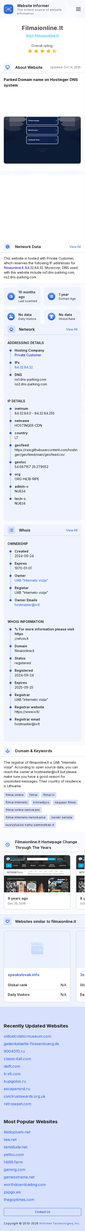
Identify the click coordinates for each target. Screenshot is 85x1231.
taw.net (10, 1139)
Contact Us (42, 1212)
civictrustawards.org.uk (24, 1096)
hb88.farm (13, 1162)
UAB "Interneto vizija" (31, 580)
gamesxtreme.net (19, 1177)
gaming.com (14, 1169)
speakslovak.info (23, 974)
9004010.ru (14, 1051)
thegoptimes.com (19, 1199)
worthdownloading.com (25, 1184)
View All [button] (75, 247)
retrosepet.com (17, 1103)
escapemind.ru (17, 1088)
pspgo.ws (12, 1192)
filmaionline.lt (13, 268)
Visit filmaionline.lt (42, 35)
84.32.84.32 (24, 367)
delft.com (12, 1066)
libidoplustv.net (17, 1132)
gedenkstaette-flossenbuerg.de (31, 1043)
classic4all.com (17, 1058)
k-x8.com (12, 1073)
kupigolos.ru (15, 1081)
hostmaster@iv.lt (27, 605)
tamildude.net (15, 1147)
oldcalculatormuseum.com (27, 1036)
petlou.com (14, 1154)
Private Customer (28, 355)
